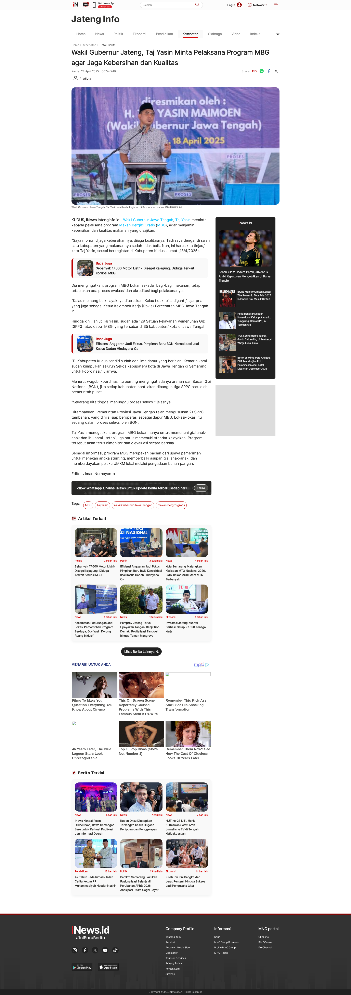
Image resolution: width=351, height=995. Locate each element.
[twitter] (276, 71)
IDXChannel (265, 947)
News (99, 34)
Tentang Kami (173, 936)
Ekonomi (139, 34)
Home (81, 34)
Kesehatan (190, 34)
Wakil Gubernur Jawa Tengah (148, 220)
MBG (161, 225)
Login (231, 5)
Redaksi (170, 942)
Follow (201, 488)
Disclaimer (172, 952)
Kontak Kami (173, 968)
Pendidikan (164, 34)
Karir (217, 936)
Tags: (76, 503)
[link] (254, 71)
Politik (118, 34)
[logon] (76, 4)
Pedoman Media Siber (178, 947)
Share (245, 71)
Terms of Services (176, 958)
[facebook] (269, 71)
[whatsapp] (261, 71)
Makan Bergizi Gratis (137, 225)
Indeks (255, 34)
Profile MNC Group (225, 947)
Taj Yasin (183, 220)
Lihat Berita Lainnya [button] (139, 651)
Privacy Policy (174, 963)
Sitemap (170, 973)
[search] (197, 5)
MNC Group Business (226, 942)
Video (236, 34)
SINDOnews (265, 942)
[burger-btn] (276, 5)
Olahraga (215, 34)
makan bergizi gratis (171, 505)
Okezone (263, 936)
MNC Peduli (221, 952)
